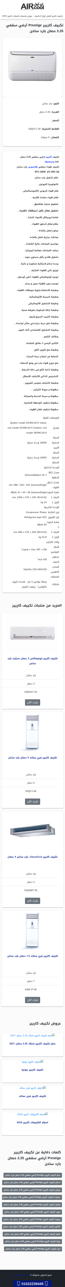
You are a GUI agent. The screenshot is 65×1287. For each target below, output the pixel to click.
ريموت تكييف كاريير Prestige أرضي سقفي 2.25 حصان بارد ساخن (32, 1219)
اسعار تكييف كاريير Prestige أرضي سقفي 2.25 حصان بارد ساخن (32, 1182)
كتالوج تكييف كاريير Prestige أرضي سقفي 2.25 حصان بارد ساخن (31, 1226)
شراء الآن (32, 702)
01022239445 (33, 1283)
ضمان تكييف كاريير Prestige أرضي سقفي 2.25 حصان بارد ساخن (32, 1234)
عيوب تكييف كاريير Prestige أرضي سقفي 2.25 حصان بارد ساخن (32, 1211)
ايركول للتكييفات (21, 1275)
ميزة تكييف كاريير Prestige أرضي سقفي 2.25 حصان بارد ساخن (32, 1241)
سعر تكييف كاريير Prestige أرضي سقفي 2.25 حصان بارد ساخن (32, 1175)
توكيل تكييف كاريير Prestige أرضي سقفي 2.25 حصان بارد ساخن (32, 1204)
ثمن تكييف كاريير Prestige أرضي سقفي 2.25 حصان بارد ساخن (33, 1248)
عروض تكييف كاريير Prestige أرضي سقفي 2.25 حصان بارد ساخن (32, 1189)
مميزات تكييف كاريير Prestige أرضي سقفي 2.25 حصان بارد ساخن (31, 1197)
